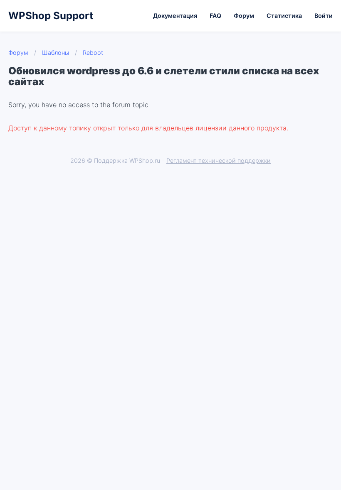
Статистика (284, 15)
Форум (244, 15)
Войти (323, 15)
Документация (175, 15)
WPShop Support (50, 16)
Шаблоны (55, 52)
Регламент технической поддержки (218, 160)
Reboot (93, 52)
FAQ (215, 15)
